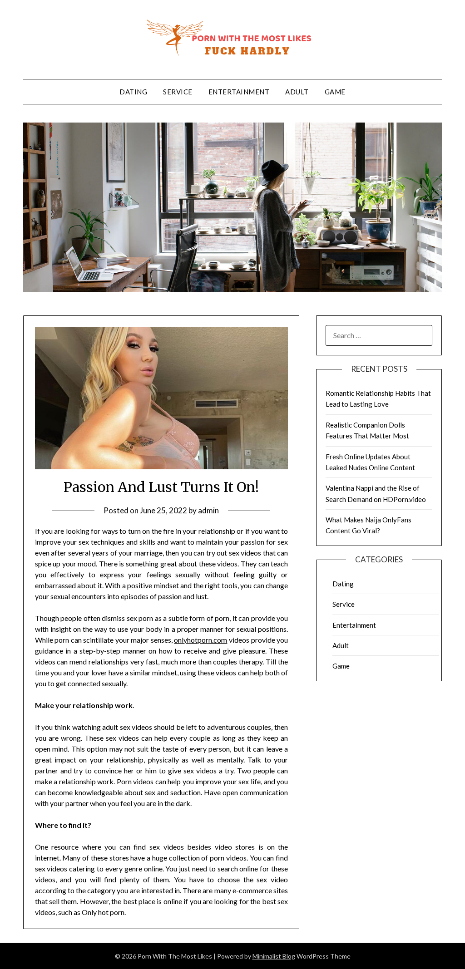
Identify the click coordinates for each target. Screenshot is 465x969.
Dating (133, 92)
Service (178, 92)
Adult (297, 92)
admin (208, 510)
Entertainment (239, 92)
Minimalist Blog (273, 956)
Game (335, 92)
